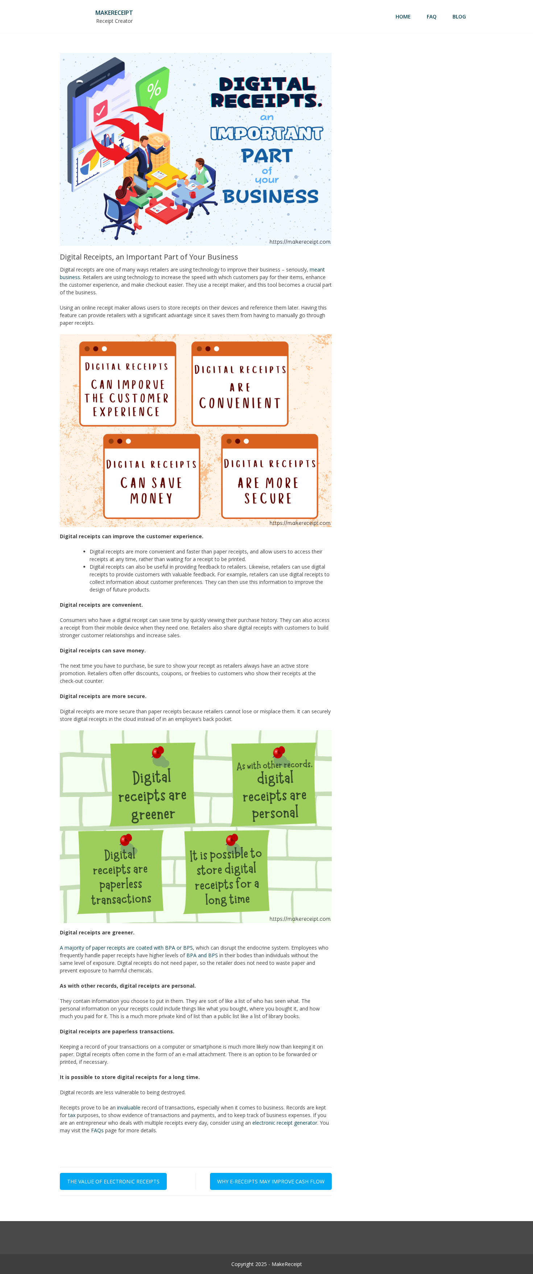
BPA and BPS (202, 955)
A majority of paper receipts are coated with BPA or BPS (126, 947)
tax (71, 1115)
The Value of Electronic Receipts (113, 1181)
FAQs (97, 1130)
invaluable (128, 1107)
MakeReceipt (114, 13)
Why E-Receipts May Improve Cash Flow (271, 1181)
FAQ (432, 16)
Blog (459, 16)
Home (403, 16)
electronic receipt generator (284, 1122)
